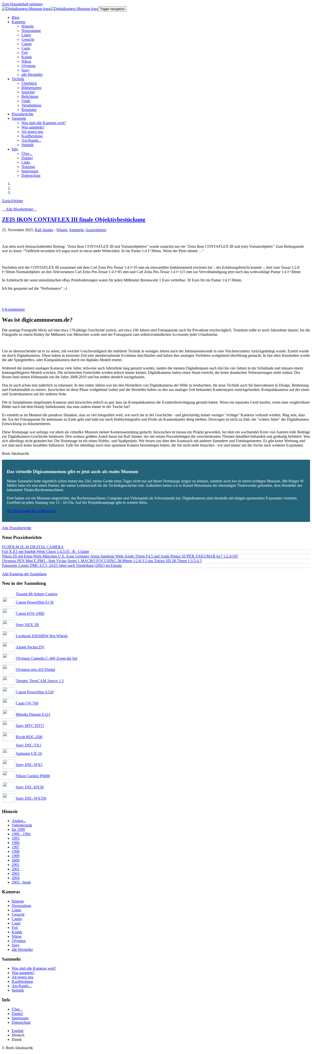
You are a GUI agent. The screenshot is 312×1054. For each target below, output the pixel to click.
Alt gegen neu (22, 977)
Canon (17, 919)
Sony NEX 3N (27, 625)
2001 (16, 865)
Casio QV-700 (27, 703)
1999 (16, 856)
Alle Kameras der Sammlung (24, 574)
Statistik (18, 990)
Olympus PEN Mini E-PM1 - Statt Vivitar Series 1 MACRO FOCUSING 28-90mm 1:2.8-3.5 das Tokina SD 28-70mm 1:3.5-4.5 (102, 561)
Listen (16, 910)
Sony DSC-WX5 (29, 765)
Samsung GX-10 (29, 753)
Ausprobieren (95, 230)
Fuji (15, 927)
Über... (17, 1009)
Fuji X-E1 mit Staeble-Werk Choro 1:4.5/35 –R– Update (45, 551)
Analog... (19, 821)
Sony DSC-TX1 (28, 745)
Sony (16, 945)
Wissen (61, 230)
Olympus (19, 941)
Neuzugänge (21, 906)
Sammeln (76, 230)
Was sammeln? (23, 973)
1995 (16, 838)
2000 (16, 860)
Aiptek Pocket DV (30, 647)
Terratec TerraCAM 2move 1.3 (40, 681)
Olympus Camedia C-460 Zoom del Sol (46, 658)
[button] (18, 22)
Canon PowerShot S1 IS (35, 602)
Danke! (17, 1014)
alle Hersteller (22, 949)
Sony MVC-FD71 (30, 726)
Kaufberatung (22, 981)
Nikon (16, 936)
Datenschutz (21, 1022)
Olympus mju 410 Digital (35, 669)
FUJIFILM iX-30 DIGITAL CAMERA (33, 547)
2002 (16, 869)
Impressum (20, 1018)
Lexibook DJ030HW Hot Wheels (42, 636)
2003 (16, 873)
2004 (16, 878)
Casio (16, 923)
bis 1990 (18, 829)
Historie (18, 901)
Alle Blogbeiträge (19, 209)
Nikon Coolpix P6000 (33, 776)
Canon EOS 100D (30, 613)
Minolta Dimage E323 (33, 714)
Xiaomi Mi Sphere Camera (36, 594)
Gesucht (18, 914)
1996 (16, 843)
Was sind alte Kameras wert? (34, 968)
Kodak (17, 932)
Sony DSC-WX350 (31, 798)
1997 (16, 847)
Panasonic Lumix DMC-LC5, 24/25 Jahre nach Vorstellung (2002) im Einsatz (62, 565)
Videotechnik (22, 825)
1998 (16, 851)
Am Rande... (21, 986)
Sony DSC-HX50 (30, 787)
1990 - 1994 (21, 834)
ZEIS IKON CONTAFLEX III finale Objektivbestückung (73, 219)
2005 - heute (21, 882)
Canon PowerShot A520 (35, 692)
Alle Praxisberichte (16, 528)
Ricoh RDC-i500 (29, 737)
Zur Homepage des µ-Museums (31, 511)
